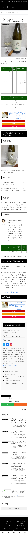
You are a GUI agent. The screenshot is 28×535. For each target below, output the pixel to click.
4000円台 (15, 396)
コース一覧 (7, 525)
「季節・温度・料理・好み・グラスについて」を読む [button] (15, 256)
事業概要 (21, 523)
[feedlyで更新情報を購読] (7, 404)
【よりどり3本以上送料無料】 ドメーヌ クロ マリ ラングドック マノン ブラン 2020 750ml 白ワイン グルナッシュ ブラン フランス (17, 114)
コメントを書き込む (14, 508)
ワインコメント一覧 (7, 396)
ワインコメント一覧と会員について (10, 292)
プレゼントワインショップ (10, 365)
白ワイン (13, 398)
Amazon (13, 123)
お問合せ (14, 530)
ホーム (7, 523)
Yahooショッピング (13, 126)
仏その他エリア (6, 398)
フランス (21, 396)
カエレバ (19, 118)
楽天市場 (13, 120)
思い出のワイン (20, 525)
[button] (25, 317)
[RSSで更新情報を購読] (20, 404)
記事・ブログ (7, 528)
